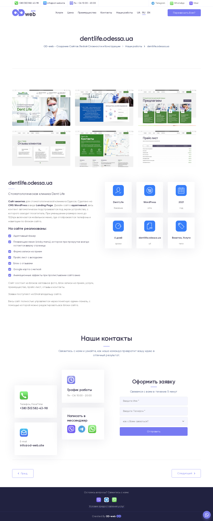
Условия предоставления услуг (106, 506)
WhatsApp (179, 3)
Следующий (184, 473)
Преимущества (87, 12)
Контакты (106, 12)
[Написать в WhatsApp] (207, 515)
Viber (196, 3)
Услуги (59, 12)
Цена (70, 12)
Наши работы (124, 12)
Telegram (160, 3)
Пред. (24, 473)
